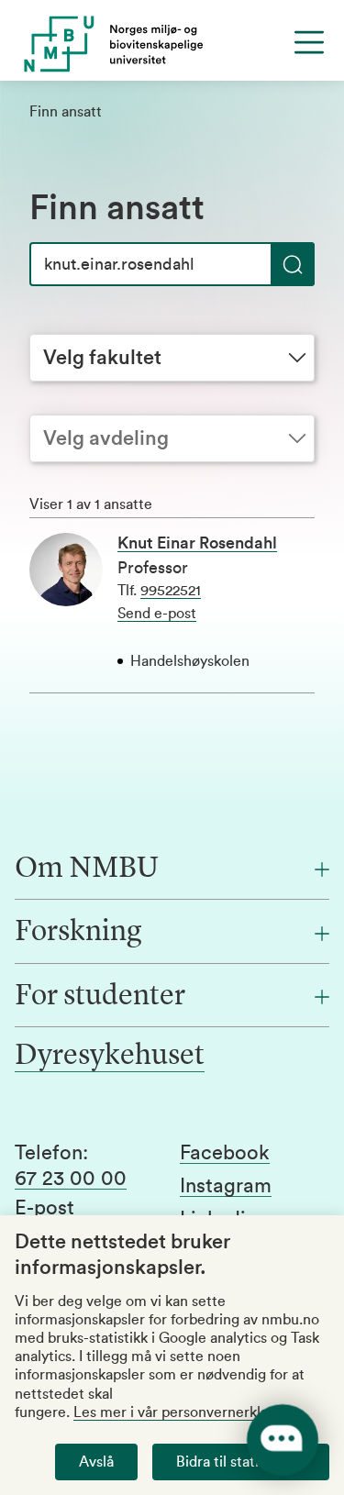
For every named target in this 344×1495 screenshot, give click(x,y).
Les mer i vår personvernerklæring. (188, 1412)
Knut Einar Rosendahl (197, 543)
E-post (44, 1208)
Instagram (226, 1186)
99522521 (170, 590)
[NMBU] (172, 44)
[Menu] (309, 42)
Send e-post (156, 613)
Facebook (225, 1153)
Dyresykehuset (110, 1056)
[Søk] (293, 264)
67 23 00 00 (71, 1178)
